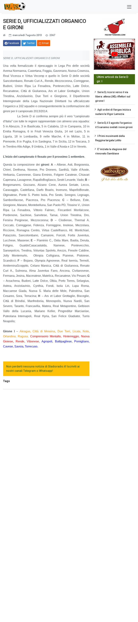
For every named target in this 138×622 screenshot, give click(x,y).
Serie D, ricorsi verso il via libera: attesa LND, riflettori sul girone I (112, 96)
